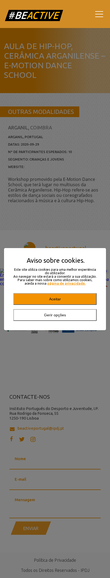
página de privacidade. (66, 283)
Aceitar (55, 299)
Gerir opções (55, 315)
